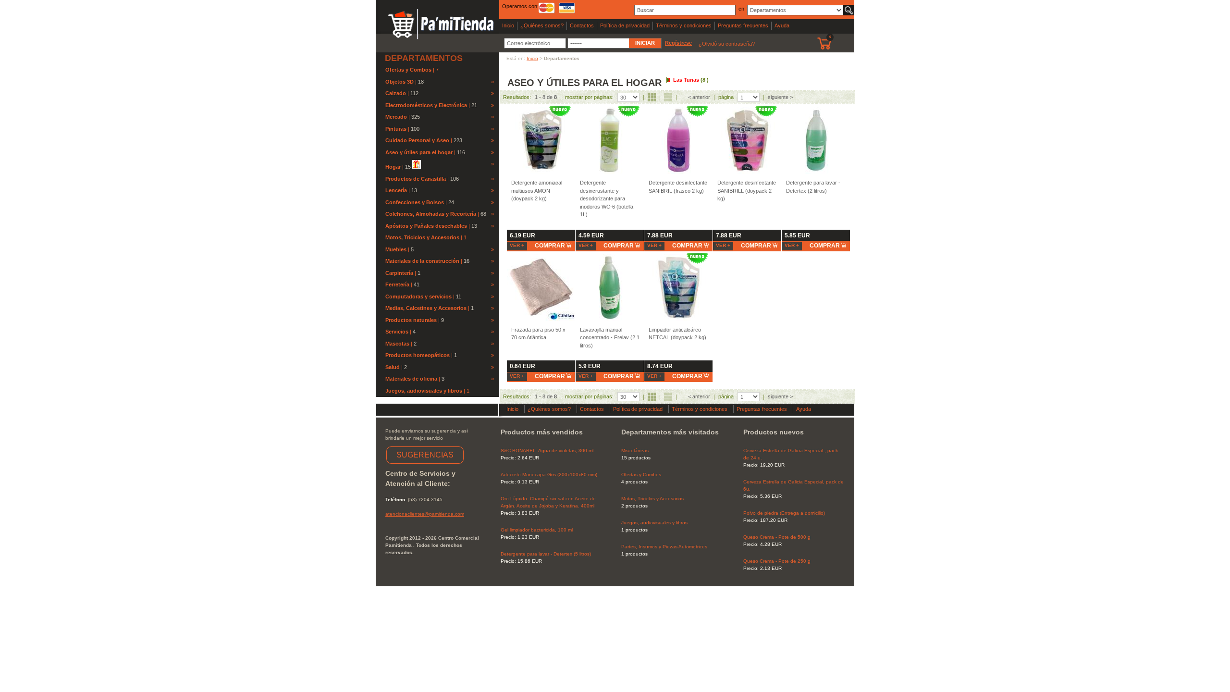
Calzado (395, 93)
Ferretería (397, 284)
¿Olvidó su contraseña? (727, 44)
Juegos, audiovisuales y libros (424, 391)
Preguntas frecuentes (743, 25)
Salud (392, 367)
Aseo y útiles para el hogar (419, 152)
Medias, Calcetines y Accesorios (426, 308)
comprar (550, 245)
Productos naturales (411, 320)
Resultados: (517, 97)
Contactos (582, 25)
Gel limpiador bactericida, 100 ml (537, 529)
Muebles (395, 249)
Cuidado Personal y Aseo (417, 140)
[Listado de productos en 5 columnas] (652, 97)
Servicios (396, 331)
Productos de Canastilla (415, 179)
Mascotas (397, 343)
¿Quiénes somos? (542, 25)
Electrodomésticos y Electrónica (426, 105)
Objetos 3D (399, 82)
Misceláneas (635, 450)
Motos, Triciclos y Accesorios (423, 237)
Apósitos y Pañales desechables (426, 226)
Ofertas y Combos (409, 70)
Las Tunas (691, 80)
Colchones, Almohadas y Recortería (430, 214)
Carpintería (399, 273)
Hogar (393, 167)
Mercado (396, 117)
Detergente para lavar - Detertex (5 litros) (546, 553)
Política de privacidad (625, 25)
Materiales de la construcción (422, 261)
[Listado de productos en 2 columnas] (668, 97)
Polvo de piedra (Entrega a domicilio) (784, 513)
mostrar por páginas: (589, 97)
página (726, 97)
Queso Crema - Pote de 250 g (777, 561)
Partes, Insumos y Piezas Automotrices (664, 546)
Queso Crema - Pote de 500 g (777, 537)
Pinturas (395, 129)
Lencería (396, 190)
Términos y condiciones (684, 25)
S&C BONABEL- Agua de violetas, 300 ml (547, 450)
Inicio (508, 25)
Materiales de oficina (411, 379)
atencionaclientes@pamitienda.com (424, 514)
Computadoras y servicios (418, 296)
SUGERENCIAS (425, 455)
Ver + (517, 245)
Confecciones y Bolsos (414, 202)
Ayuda (782, 25)
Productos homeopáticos (417, 355)
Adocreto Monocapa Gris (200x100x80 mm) (549, 474)
